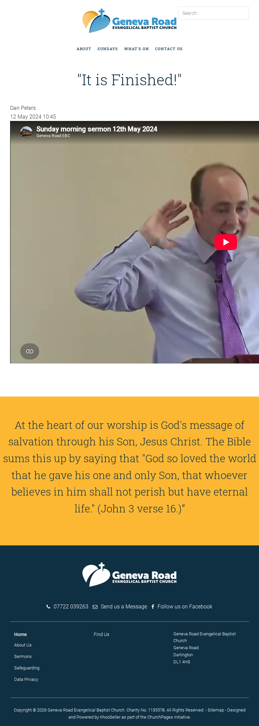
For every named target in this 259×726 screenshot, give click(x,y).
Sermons (23, 656)
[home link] (129, 20)
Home (20, 634)
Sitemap (216, 710)
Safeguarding (26, 667)
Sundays (107, 48)
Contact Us (169, 48)
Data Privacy (26, 679)
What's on (136, 48)
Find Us (101, 634)
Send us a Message (124, 606)
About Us (23, 645)
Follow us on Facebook (184, 606)
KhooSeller (110, 717)
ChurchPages (160, 717)
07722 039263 (71, 606)
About (84, 48)
